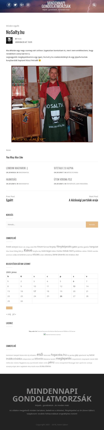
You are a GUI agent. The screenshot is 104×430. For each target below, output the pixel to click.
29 (8, 301)
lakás (54, 251)
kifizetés (39, 358)
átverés (61, 254)
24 (35, 296)
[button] (9, 308)
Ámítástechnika (72, 172)
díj (28, 355)
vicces (36, 254)
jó (22, 251)
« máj (8, 314)
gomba (80, 247)
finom (40, 246)
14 (87, 286)
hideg (16, 251)
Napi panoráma (82, 184)
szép (15, 255)
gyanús (86, 247)
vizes (37, 366)
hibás (11, 251)
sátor (18, 366)
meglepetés (64, 358)
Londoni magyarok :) (17, 168)
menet (92, 359)
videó (42, 255)
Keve (8, 150)
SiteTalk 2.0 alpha (63, 168)
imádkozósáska (14, 358)
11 (48, 286)
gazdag (72, 355)
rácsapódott (64, 363)
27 (74, 296)
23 (22, 296)
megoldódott (76, 359)
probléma (77, 251)
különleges (46, 251)
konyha (35, 251)
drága (28, 247)
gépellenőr (82, 355)
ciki (24, 247)
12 (61, 286)
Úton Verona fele (63, 179)
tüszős (33, 366)
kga (19, 39)
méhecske (9, 363)
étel (77, 255)
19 (61, 291)
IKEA (20, 251)
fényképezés (64, 246)
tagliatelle (24, 366)
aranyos (15, 247)
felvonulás (47, 355)
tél (18, 255)
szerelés (95, 251)
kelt (33, 359)
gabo (74, 246)
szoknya (89, 363)
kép (39, 251)
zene (55, 254)
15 (8, 291)
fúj (68, 355)
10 (35, 286)
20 (74, 291)
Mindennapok (24, 172)
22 (8, 296)
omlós (46, 363)
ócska (42, 366)
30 (22, 301)
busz (21, 247)
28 (87, 296)
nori (71, 250)
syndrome (82, 363)
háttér (92, 355)
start (77, 363)
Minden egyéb (12, 25)
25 (48, 296)
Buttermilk (23, 355)
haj (88, 355)
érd (67, 255)
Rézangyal (71, 363)
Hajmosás (11, 179)
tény (29, 366)
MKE (96, 359)
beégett (16, 355)
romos (57, 363)
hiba (7, 251)
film (35, 247)
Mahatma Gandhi (49, 359)
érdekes (72, 255)
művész (16, 363)
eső (40, 354)
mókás (66, 251)
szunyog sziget (11, 366)
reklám (84, 251)
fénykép (52, 247)
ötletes (48, 366)
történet (22, 255)
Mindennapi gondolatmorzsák (56, 4)
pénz (51, 362)
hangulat (93, 246)
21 (87, 291)
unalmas (29, 255)
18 (48, 291)
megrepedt (85, 359)
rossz (89, 251)
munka (59, 251)
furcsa (46, 246)
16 (22, 291)
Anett (8, 246)
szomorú (9, 255)
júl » (14, 314)
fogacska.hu (59, 355)
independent (26, 359)
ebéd (32, 247)
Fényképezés (71, 184)
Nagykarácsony (24, 363)
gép (76, 355)
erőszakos (33, 355)
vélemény (48, 255)
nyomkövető (34, 363)
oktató (41, 363)
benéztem (9, 355)
